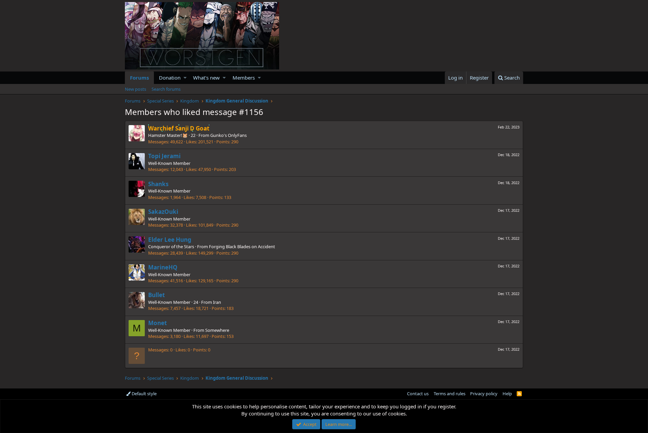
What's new (206, 77)
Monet (157, 323)
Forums (139, 77)
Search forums (166, 89)
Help (507, 394)
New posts (135, 89)
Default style (144, 394)
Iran (217, 302)
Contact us (418, 394)
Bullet (156, 295)
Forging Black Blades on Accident (242, 246)
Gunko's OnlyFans (228, 135)
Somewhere (217, 330)
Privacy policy (483, 394)
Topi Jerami (164, 156)
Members (244, 77)
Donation (170, 77)
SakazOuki (163, 211)
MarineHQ (163, 267)
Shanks (158, 184)
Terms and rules (449, 394)
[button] (185, 77)
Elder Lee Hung (169, 239)
